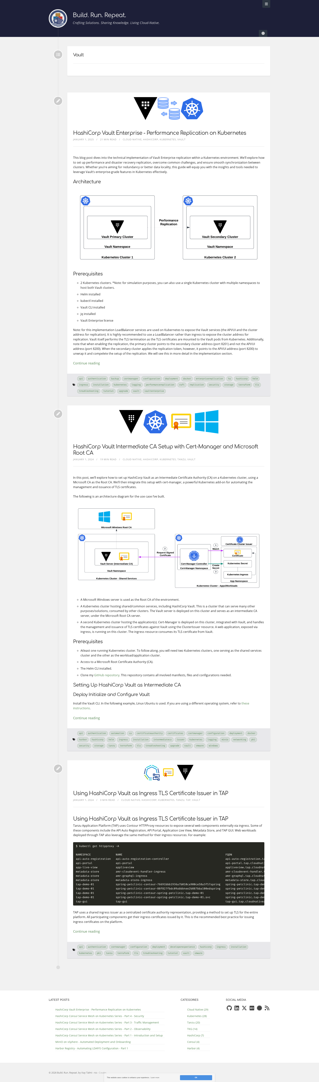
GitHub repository (106, 675)
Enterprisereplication (209, 378)
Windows (213, 745)
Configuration (151, 378)
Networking (239, 739)
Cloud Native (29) (197, 1009)
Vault (181, 139)
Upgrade (123, 391)
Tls (257, 384)
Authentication (97, 378)
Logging (136, 384)
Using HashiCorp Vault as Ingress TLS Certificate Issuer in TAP (150, 793)
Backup (115, 378)
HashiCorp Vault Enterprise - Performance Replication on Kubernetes (159, 133)
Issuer (180, 739)
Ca (130, 733)
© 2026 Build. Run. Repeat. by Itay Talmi (71, 1072)
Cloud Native (132, 139)
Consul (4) (193, 1042)
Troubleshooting (88, 391)
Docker (187, 378)
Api (81, 378)
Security (214, 384)
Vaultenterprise (154, 391)
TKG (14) (192, 1029)
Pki (253, 739)
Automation (117, 733)
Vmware (200, 745)
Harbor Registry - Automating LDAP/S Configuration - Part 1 (91, 1048)
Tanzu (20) (193, 1022)
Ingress (83, 384)
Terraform (244, 384)
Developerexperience (182, 946)
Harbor (83, 739)
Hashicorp (242, 378)
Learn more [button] (155, 1077)
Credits (102, 1072)
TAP (188, 800)
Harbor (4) (193, 1048)
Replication (197, 384)
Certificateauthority (150, 733)
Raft (181, 384)
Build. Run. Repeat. (99, 15)
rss (95, 1072)
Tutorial (108, 391)
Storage (228, 384)
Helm (255, 378)
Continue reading (86, 363)
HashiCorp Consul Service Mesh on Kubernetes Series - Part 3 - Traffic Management (107, 1022)
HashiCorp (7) (195, 1035)
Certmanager (131, 378)
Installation (101, 384)
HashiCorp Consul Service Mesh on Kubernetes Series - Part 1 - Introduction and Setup (109, 1035)
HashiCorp (150, 139)
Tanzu (181, 459)
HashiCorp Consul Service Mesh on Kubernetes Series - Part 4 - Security (99, 1016)
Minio (225, 739)
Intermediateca (162, 739)
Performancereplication (160, 384)
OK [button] (196, 1077)
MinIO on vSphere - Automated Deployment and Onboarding (93, 1042)
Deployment (171, 378)
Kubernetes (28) (197, 1016)
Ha (229, 378)
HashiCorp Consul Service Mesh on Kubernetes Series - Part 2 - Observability (102, 1029)
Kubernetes (168, 139)
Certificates (175, 733)
